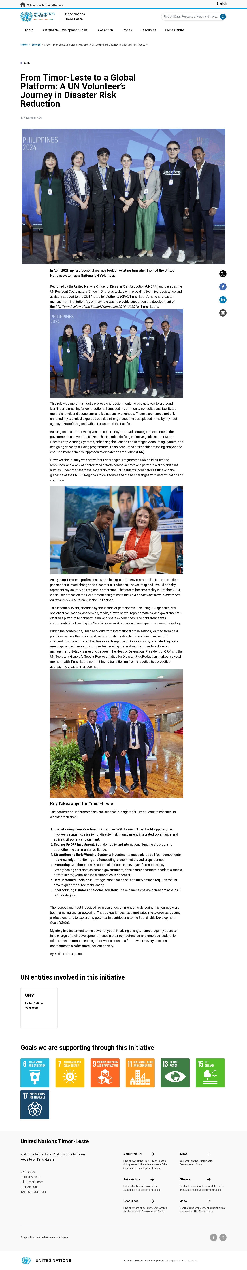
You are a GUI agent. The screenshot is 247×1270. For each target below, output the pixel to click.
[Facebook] (223, 286)
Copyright (138, 1260)
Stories (36, 44)
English (222, 3)
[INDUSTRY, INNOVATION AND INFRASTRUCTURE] (106, 1072)
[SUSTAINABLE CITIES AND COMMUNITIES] (141, 1072)
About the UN (133, 1154)
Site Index (178, 1260)
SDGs (184, 1154)
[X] (223, 273)
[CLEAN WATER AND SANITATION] (35, 1072)
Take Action (132, 1179)
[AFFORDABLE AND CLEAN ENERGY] (71, 1072)
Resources (131, 1201)
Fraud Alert (150, 1260)
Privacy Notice (164, 1260)
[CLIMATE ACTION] (176, 1072)
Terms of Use (191, 1260)
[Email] (223, 313)
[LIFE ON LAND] (211, 1072)
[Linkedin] (223, 299)
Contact (128, 1260)
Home (24, 44)
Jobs (183, 1201)
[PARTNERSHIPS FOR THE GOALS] (35, 1104)
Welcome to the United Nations (45, 5)
